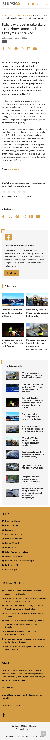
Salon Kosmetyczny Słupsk (17, 552)
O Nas (24, 726)
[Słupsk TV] (10, 4)
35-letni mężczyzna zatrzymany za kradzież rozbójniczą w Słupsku (32, 375)
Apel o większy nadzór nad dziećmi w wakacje (32, 466)
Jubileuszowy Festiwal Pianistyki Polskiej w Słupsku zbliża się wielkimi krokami (24, 607)
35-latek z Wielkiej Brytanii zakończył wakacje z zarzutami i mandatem (31, 441)
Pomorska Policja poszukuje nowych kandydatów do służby (32, 416)
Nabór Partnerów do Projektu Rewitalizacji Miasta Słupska (24, 648)
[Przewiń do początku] (43, 733)
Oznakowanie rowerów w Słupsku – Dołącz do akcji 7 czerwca (12, 343)
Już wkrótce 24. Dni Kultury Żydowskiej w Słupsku (24, 614)
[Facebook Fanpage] (28, 4)
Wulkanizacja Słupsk (14, 556)
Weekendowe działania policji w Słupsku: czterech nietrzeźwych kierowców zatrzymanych (32, 493)
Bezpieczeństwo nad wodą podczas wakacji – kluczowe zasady (33, 454)
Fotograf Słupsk (12, 543)
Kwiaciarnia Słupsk (13, 534)
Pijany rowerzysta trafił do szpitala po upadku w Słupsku (12, 313)
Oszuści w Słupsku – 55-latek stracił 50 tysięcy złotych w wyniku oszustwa (33, 388)
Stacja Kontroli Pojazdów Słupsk (19, 561)
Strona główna (7, 15)
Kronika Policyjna (23, 15)
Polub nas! (12, 273)
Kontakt (5, 698)
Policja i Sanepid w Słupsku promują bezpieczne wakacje (31, 479)
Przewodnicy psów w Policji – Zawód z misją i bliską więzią (37, 313)
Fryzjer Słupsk (11, 547)
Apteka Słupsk (11, 525)
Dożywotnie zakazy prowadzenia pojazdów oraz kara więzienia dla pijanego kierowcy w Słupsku (32, 402)
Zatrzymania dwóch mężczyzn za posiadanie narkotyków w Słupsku (32, 429)
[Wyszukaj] (37, 4)
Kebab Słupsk (11, 570)
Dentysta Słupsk (12, 521)
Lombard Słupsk (12, 530)
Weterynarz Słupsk (13, 539)
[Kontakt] (33, 4)
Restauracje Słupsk (13, 565)
